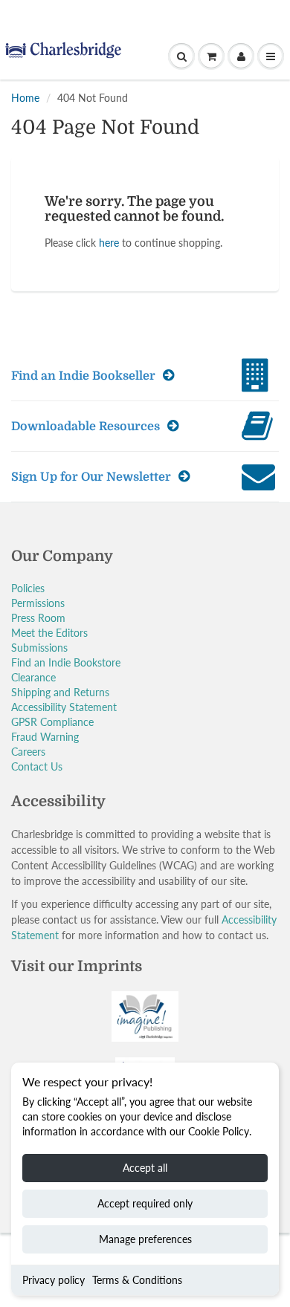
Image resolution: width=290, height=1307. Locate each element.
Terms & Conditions (137, 1280)
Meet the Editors (49, 632)
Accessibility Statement (64, 707)
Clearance (33, 677)
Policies (28, 588)
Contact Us (36, 766)
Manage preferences (145, 1239)
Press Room (38, 618)
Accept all (145, 1167)
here (109, 242)
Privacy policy (53, 1280)
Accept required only (145, 1203)
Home (25, 97)
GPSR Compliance (52, 722)
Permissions (38, 603)
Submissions (39, 647)
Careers (28, 751)
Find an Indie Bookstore (65, 662)
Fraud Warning (45, 736)
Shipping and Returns (60, 692)
